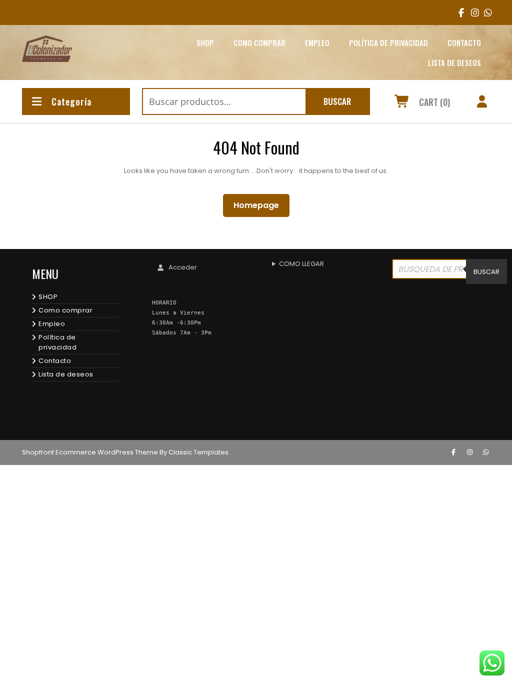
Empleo (317, 42)
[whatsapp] (486, 453)
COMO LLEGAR (301, 263)
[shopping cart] (402, 103)
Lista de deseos (454, 62)
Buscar (337, 101)
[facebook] (459, 12)
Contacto (464, 42)
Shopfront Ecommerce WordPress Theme (90, 452)
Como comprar (260, 42)
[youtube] (484, 12)
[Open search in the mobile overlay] (449, 271)
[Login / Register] (482, 103)
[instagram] (472, 12)
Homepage (260, 205)
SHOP (205, 42)
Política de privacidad (388, 42)
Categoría (72, 101)
